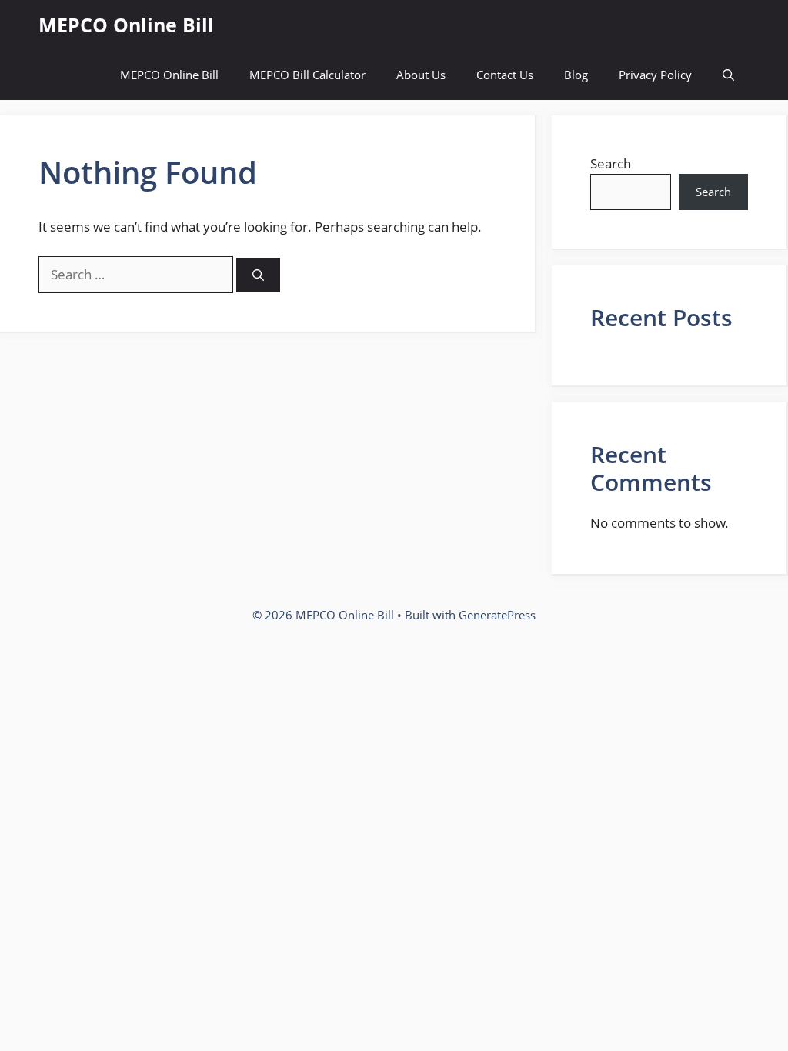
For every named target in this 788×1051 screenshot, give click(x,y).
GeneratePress (497, 614)
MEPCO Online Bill (126, 25)
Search (610, 163)
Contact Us (504, 74)
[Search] (258, 275)
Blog (576, 74)
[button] (728, 75)
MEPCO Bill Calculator (307, 74)
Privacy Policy (655, 74)
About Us (421, 74)
